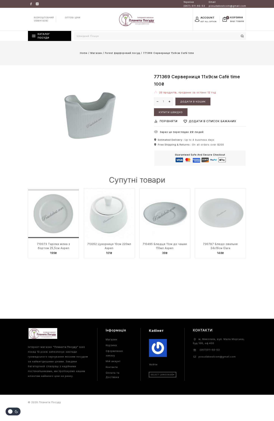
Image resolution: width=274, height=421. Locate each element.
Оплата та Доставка (112, 375)
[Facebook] (31, 4)
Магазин (111, 339)
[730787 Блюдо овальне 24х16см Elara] (220, 213)
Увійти (153, 364)
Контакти (112, 366)
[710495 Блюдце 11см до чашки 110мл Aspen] (164, 213)
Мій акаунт (113, 361)
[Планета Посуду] (137, 19)
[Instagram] (37, 4)
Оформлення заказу (114, 353)
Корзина (111, 345)
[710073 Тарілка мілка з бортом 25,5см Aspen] (53, 213)
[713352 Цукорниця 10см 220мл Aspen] (109, 213)
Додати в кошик (193, 101)
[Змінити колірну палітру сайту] (13, 411)
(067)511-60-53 (209, 349)
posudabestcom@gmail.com (217, 356)
